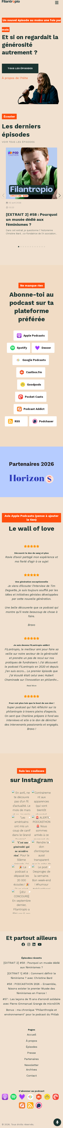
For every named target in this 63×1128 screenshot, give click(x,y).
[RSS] (30, 1107)
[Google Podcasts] (30, 1098)
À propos (31, 1040)
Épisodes (31, 1046)
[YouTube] (39, 944)
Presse (31, 1052)
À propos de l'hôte (15, 78)
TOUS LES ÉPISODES (20, 68)
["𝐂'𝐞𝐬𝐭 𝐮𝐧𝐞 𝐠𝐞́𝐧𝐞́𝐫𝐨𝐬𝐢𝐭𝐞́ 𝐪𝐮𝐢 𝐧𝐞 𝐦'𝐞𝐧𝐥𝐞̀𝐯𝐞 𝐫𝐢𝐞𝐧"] (21, 852)
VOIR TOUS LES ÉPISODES (18, 141)
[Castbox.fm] (39, 1098)
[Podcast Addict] (22, 1107)
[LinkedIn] (33, 944)
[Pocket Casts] (56, 1098)
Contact (31, 1075)
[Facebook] (23, 944)
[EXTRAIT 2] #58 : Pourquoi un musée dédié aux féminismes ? (31, 219)
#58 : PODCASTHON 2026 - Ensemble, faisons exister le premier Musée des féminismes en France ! (31, 988)
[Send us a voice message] (57, 1122)
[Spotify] (13, 1098)
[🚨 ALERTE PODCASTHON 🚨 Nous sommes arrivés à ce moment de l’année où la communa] (41, 827)
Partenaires (31, 1058)
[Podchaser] (39, 1107)
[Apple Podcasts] (5, 1098)
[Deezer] (22, 1098)
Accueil (31, 1034)
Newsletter (31, 1065)
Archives (31, 1069)
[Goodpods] (47, 1098)
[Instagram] (28, 944)
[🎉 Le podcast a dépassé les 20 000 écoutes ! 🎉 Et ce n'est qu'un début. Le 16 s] (21, 877)
